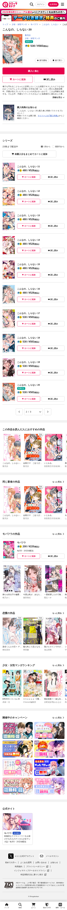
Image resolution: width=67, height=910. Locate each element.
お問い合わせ (41, 862)
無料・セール (60, 907)
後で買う (58, 60)
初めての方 (47, 907)
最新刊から (60, 146)
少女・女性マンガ (32, 38)
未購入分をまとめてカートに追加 (31, 154)
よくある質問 (25, 862)
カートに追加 (19, 79)
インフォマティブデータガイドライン (30, 870)
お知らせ (54, 862)
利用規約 (18, 866)
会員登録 (53, 4)
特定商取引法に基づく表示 (33, 875)
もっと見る (57, 482)
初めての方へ (10, 862)
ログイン (41, 4)
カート (33, 908)
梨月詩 (28, 35)
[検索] (32, 4)
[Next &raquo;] (47, 411)
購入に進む (33, 71)
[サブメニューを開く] (62, 4)
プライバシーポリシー (37, 866)
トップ (6, 907)
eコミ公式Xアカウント (22, 856)
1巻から (47, 146)
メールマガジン (52, 856)
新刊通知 (43, 60)
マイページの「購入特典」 (48, 116)
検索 (20, 907)
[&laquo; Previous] (19, 411)
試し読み (51, 79)
